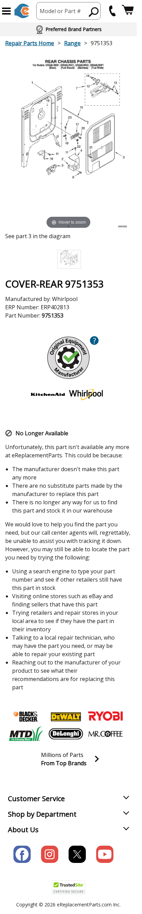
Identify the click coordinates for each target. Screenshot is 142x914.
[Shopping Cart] (128, 11)
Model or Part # (60, 11)
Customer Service (36, 798)
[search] (94, 12)
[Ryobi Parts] (105, 716)
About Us (23, 829)
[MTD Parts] (26, 733)
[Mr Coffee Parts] (105, 733)
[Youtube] (104, 854)
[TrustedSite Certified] (68, 887)
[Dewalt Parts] (66, 716)
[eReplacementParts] (21, 10)
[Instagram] (49, 854)
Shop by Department (42, 814)
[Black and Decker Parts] (26, 716)
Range (72, 43)
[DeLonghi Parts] (66, 733)
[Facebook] (22, 854)
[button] (6, 11)
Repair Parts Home (29, 43)
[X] (77, 854)
